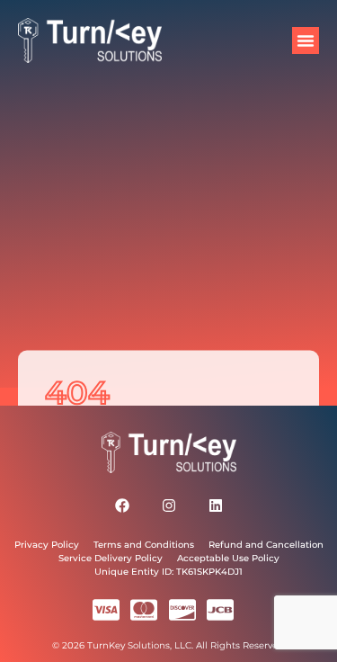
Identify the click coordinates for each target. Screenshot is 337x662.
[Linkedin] (215, 505)
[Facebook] (122, 505)
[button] (305, 40)
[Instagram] (169, 505)
